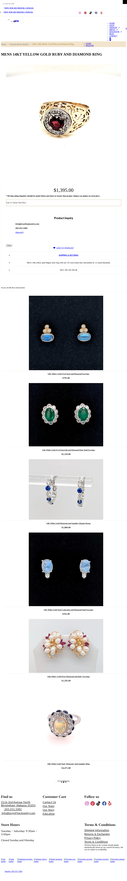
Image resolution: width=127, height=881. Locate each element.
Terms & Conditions (96, 841)
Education (49, 813)
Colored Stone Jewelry (19, 44)
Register (90, 46)
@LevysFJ (19, 232)
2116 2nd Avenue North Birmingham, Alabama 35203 (18, 804)
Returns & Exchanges (97, 834)
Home (3, 44)
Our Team (48, 806)
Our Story (48, 810)
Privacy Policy (92, 838)
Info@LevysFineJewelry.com (18, 813)
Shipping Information (96, 830)
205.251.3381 (13, 809)
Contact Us (49, 802)
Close (9, 245)
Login (88, 44)
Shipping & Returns (68, 255)
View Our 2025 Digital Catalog (19, 8)
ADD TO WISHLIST (65, 248)
